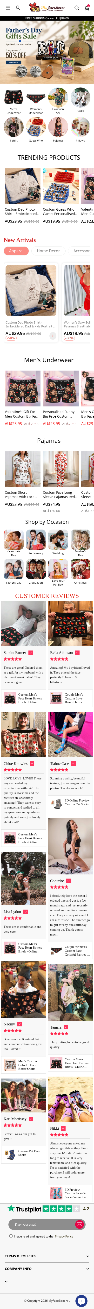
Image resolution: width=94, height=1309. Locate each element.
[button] (8, 7)
